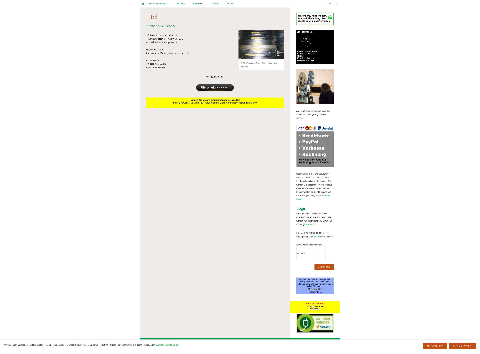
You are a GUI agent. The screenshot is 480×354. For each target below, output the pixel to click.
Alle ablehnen (435, 346)
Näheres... (310, 224)
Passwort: (300, 253)
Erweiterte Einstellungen (167, 345)
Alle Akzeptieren (462, 346)
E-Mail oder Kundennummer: (309, 245)
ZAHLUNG (319, 237)
